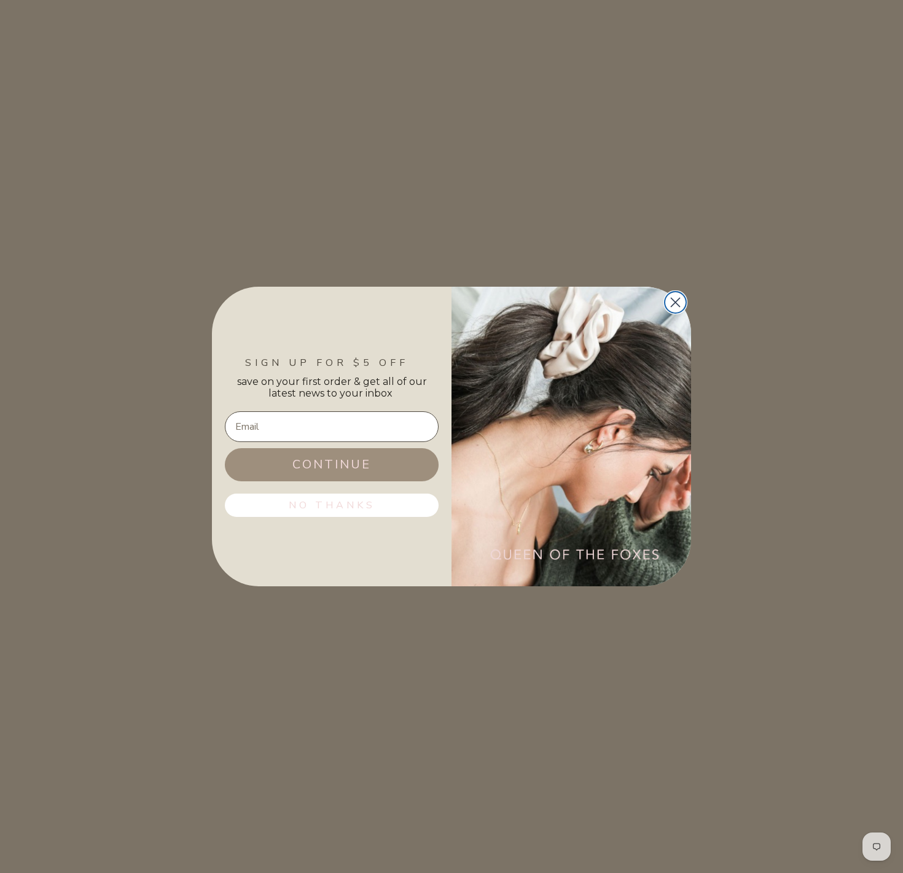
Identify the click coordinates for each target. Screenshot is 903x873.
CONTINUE (331, 464)
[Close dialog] (675, 302)
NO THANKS (332, 505)
